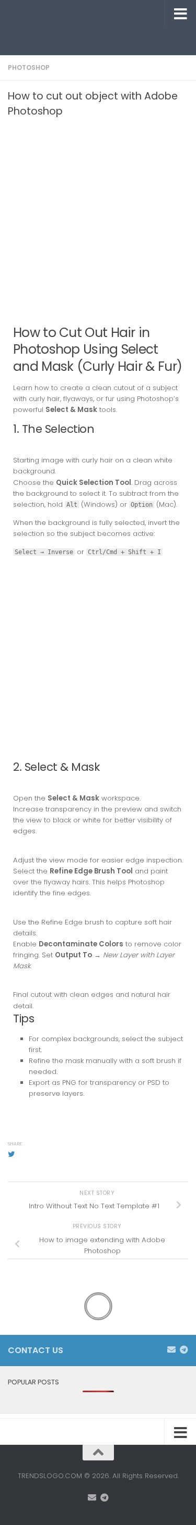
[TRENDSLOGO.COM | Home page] (77, 13)
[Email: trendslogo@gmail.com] (171, 1349)
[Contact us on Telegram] (184, 1349)
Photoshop (29, 67)
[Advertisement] (102, 39)
